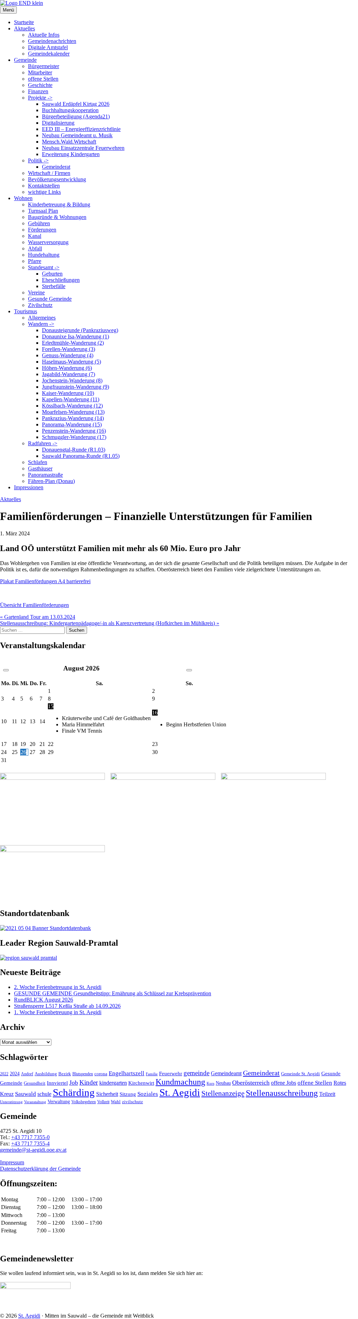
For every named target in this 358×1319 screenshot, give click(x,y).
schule (44, 1094)
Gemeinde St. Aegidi (300, 1073)
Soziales (147, 1094)
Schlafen (37, 462)
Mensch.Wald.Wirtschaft (69, 142)
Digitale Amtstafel (48, 47)
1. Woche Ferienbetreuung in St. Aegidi (57, 1012)
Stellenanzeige (222, 1093)
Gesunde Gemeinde (50, 299)
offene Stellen (43, 79)
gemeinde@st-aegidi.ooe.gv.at (33, 1150)
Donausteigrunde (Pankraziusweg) (80, 330)
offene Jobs (283, 1083)
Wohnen (23, 198)
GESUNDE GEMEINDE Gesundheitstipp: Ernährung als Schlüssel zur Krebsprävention (112, 993)
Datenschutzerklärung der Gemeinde (40, 1169)
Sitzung (128, 1094)
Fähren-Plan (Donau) (51, 481)
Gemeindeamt (226, 1073)
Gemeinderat (56, 167)
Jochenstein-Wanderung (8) (72, 380)
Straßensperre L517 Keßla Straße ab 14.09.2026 (67, 1006)
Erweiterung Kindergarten (71, 154)
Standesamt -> (43, 267)
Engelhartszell (126, 1073)
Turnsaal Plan (43, 211)
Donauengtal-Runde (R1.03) (73, 450)
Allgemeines (42, 318)
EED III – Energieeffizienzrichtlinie (81, 129)
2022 (4, 1074)
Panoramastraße (45, 475)
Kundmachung (180, 1081)
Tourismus (25, 311)
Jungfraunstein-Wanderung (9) (75, 387)
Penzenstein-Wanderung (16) (74, 431)
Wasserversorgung (48, 242)
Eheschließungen (61, 280)
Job (73, 1082)
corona (100, 1073)
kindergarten (113, 1083)
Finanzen (38, 91)
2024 (15, 1073)
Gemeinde (25, 60)
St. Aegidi (179, 1092)
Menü (8, 10)
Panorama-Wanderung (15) (72, 424)
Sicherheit (107, 1094)
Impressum (12, 1162)
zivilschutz (132, 1101)
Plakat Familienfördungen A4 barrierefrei (45, 581)
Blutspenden (82, 1073)
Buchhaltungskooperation (70, 110)
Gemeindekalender (49, 54)
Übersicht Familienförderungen (34, 605)
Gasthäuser (40, 468)
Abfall (35, 248)
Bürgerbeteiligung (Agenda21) (76, 116)
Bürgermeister (43, 66)
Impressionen (28, 487)
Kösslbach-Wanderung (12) (72, 406)
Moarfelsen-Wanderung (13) (73, 412)
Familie (152, 1074)
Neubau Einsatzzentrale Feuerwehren (83, 148)
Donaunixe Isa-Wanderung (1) (75, 336)
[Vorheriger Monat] (6, 670)
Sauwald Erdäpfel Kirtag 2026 (75, 104)
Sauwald (25, 1094)
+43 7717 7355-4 (30, 1143)
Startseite (24, 22)
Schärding (74, 1092)
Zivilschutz (40, 305)
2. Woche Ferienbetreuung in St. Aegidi (57, 987)
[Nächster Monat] (189, 670)
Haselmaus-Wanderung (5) (71, 362)
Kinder (88, 1082)
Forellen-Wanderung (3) (68, 349)
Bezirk (64, 1073)
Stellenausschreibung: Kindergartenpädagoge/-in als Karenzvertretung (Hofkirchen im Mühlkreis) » (109, 623)
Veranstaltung (35, 1102)
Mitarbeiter (40, 72)
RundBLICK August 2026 (43, 1000)
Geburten (52, 274)
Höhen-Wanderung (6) (67, 368)
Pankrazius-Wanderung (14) (73, 418)
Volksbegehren (83, 1101)
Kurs (210, 1083)
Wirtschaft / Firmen (49, 173)
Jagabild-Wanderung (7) (68, 374)
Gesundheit (34, 1083)
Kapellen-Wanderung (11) (70, 399)
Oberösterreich (251, 1082)
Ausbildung (46, 1073)
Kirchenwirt (141, 1083)
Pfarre (34, 261)
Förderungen (42, 230)
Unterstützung (11, 1102)
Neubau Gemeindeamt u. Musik (77, 135)
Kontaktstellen (44, 186)
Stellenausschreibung (282, 1093)
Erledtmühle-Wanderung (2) (73, 343)
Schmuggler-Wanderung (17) (74, 437)
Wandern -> (41, 324)
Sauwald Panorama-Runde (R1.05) (81, 456)
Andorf (27, 1074)
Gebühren (39, 223)
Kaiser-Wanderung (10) (68, 393)
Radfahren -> (42, 443)
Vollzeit (103, 1101)
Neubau (223, 1083)
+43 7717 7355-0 (30, 1137)
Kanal (34, 236)
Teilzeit (327, 1094)
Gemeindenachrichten (52, 41)
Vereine (36, 292)
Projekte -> (40, 98)
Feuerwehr (170, 1073)
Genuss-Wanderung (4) (67, 355)
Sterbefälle (53, 286)
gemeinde (196, 1073)
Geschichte (40, 85)
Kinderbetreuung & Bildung (59, 204)
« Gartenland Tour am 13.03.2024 (37, 617)
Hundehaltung (43, 255)
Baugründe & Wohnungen (57, 217)
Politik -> (38, 160)
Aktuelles (24, 28)
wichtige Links (44, 192)
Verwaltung (59, 1101)
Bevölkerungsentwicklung (57, 179)
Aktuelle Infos (43, 35)
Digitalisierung (58, 123)
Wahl (116, 1101)
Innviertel (57, 1083)
